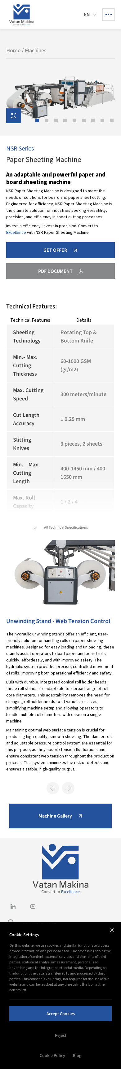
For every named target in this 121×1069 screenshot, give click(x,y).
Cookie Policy (52, 1055)
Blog (77, 1055)
